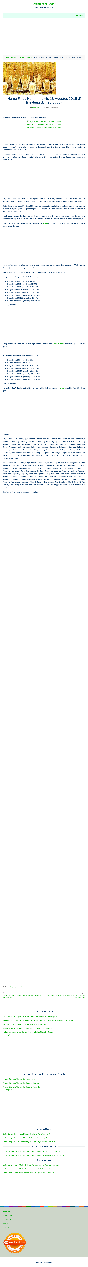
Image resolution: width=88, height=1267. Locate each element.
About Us (6, 1211)
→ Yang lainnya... (9, 1035)
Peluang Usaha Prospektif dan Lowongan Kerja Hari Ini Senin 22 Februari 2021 (32, 1151)
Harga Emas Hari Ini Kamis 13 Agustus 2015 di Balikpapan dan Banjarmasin (65, 995)
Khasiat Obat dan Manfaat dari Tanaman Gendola (21, 1087)
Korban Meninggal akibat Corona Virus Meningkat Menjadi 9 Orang (28, 1032)
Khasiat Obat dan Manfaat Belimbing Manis (19, 1079)
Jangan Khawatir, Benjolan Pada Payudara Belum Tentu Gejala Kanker (29, 1028)
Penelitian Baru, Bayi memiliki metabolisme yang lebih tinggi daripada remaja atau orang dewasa (38, 1020)
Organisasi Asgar (44, 4)
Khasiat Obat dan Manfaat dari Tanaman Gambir (21, 1083)
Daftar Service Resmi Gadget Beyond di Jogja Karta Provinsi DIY (27, 1168)
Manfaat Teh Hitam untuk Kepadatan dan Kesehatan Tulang (25, 1024)
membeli (61, 343)
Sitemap (6, 1223)
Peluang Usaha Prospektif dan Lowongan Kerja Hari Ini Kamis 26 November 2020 (33, 1155)
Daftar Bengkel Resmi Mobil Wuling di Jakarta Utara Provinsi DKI (27, 1134)
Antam (45, 223)
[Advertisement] (44, 37)
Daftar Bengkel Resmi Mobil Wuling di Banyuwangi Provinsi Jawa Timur (29, 1141)
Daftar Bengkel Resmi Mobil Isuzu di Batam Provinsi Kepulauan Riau (28, 1137)
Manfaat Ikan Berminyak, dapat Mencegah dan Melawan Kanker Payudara (30, 1016)
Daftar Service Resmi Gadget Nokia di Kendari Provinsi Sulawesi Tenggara (31, 1165)
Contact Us (7, 1219)
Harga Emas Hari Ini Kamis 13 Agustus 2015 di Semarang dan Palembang (22, 995)
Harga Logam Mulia (16, 987)
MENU (81, 16)
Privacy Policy (8, 1215)
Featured (6, 1227)
